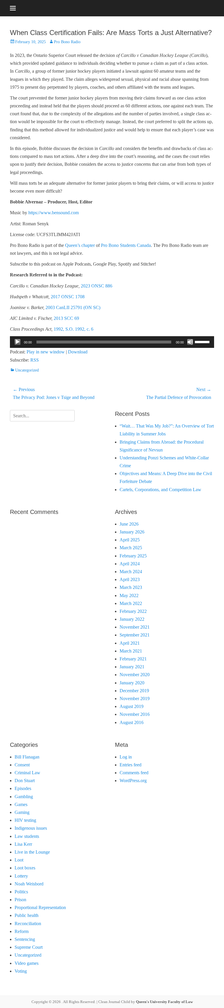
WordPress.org (133, 780)
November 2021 (135, 627)
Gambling (24, 796)
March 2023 (131, 587)
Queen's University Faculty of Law (164, 1002)
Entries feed (130, 764)
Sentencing (25, 939)
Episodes (23, 788)
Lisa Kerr (23, 844)
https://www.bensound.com (53, 212)
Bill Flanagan (27, 756)
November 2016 (135, 714)
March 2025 (131, 547)
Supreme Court (29, 947)
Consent (22, 764)
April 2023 (130, 579)
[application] (112, 342)
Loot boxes (25, 867)
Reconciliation (28, 923)
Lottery (21, 875)
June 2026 (129, 524)
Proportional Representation (40, 907)
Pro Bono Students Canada (126, 245)
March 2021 (131, 650)
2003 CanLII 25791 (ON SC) (73, 307)
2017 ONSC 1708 (68, 296)
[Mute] (190, 342)
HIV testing (25, 820)
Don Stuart (25, 780)
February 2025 (133, 555)
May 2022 (129, 595)
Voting (21, 971)
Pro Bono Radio (67, 42)
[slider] (203, 341)
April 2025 (130, 539)
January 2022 (132, 619)
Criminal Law (27, 772)
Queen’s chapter (80, 245)
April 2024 (130, 563)
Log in (126, 756)
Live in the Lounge (32, 852)
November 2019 (135, 698)
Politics (21, 891)
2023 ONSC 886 (96, 285)
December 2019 (134, 690)
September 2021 (135, 634)
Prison (20, 899)
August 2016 (132, 722)
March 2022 (131, 603)
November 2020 (135, 674)
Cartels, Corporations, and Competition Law (160, 489)
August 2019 (132, 706)
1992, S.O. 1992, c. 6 (73, 329)
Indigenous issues (31, 828)
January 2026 (132, 531)
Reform (22, 931)
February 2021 (133, 658)
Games (21, 804)
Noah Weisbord (29, 883)
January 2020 (132, 682)
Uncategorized (27, 370)
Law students (27, 836)
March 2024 (131, 571)
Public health (26, 915)
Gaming (22, 812)
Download (78, 351)
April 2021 (130, 643)
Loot (19, 859)
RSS (34, 359)
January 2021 (132, 666)
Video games (26, 963)
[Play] (17, 342)
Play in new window (46, 351)
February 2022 (133, 611)
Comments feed (134, 772)
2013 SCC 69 (66, 318)
